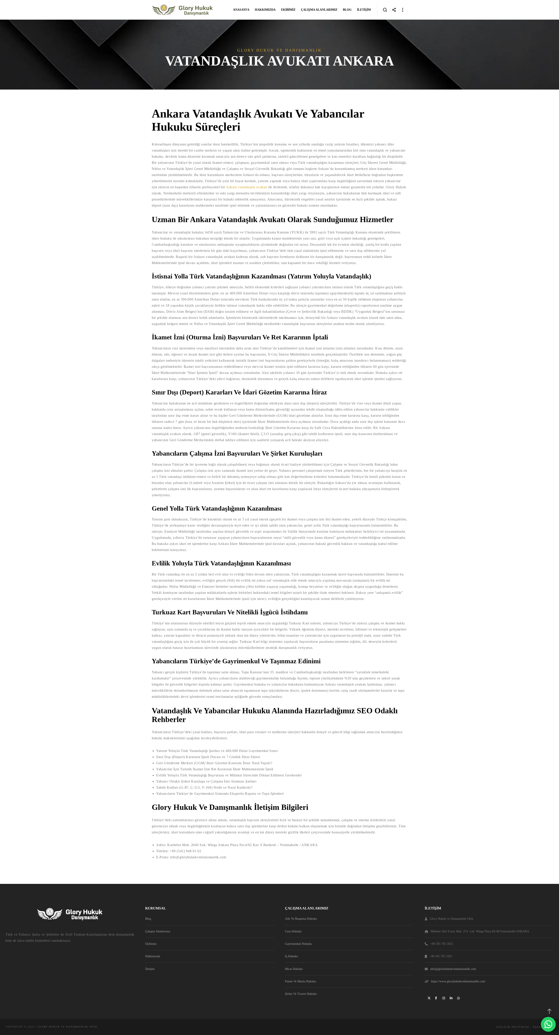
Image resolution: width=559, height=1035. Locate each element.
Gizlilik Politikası (513, 1027)
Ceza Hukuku (293, 931)
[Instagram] (443, 997)
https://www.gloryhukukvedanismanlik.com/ (458, 981)
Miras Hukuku (294, 969)
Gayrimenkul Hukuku (298, 943)
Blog (148, 918)
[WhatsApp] (458, 997)
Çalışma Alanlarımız (157, 931)
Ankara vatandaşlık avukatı (246, 187)
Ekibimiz (151, 943)
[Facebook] (435, 997)
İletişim (150, 969)
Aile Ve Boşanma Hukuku (301, 918)
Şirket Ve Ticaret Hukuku (301, 993)
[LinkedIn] (450, 997)
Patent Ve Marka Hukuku (300, 981)
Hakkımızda (152, 956)
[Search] (385, 10)
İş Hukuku (291, 956)
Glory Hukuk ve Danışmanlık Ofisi (68, 1026)
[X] (428, 997)
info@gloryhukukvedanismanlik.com (453, 969)
